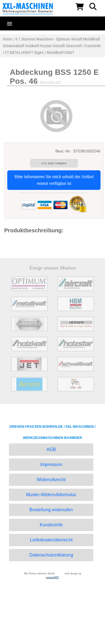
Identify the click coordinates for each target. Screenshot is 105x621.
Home (7, 39)
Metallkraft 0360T (60, 52)
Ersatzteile (93, 46)
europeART (52, 577)
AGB (51, 449)
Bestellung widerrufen (51, 509)
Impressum (51, 464)
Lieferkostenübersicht (51, 540)
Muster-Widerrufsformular (51, 494)
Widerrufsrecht (51, 479)
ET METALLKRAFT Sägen (24, 52)
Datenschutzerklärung (51, 555)
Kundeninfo (51, 524)
